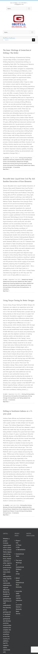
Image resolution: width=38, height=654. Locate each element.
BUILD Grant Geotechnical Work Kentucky (19, 582)
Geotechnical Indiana (29, 165)
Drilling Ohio (10, 165)
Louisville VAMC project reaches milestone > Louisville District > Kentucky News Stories (19, 602)
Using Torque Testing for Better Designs (18, 300)
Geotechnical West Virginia (24, 281)
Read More (5, 169)
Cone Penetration (11, 161)
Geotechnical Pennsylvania (10, 281)
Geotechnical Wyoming (9, 283)
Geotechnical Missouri (8, 511)
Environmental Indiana (14, 285)
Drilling (21, 157)
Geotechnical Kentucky (9, 159)
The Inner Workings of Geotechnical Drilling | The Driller (19, 567)
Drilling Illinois (15, 287)
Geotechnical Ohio (20, 159)
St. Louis (17, 511)
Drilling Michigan (7, 167)
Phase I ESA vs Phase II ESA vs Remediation (19, 545)
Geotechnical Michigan (22, 161)
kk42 (6, 279)
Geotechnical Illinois (25, 285)
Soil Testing (20, 398)
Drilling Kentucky (18, 165)
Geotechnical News (19, 555)
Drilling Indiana (23, 163)
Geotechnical (6, 163)
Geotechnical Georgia (27, 279)
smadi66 (7, 157)
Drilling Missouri (28, 157)
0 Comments (16, 167)
